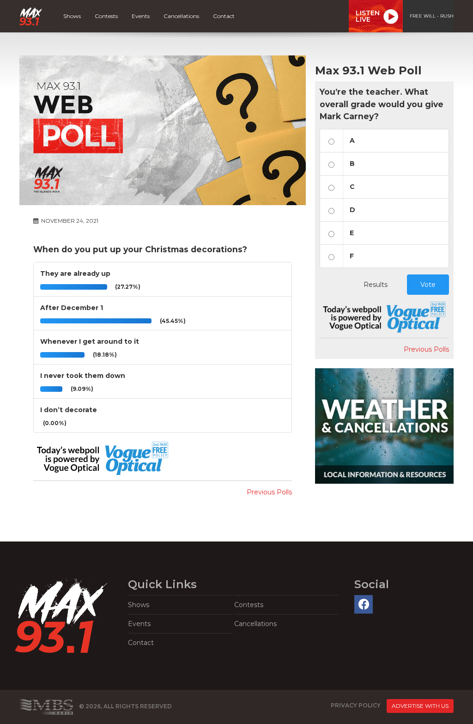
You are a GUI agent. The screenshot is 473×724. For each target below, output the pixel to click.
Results (376, 284)
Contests (106, 15)
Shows (72, 15)
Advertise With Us (420, 705)
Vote (428, 284)
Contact (224, 15)
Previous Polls (269, 492)
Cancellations (181, 15)
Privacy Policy (356, 705)
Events (141, 15)
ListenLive (368, 16)
